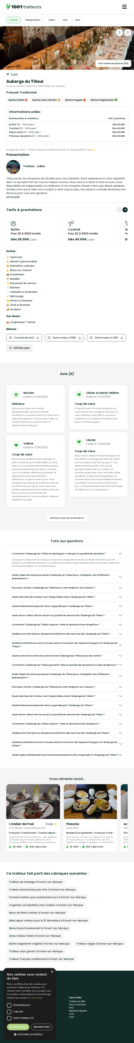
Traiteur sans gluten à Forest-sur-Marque (36, 951)
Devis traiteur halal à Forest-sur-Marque (35, 936)
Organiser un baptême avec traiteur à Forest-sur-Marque (46, 905)
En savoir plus (35, 997)
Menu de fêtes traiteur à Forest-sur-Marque (37, 912)
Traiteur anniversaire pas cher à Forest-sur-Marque (42, 889)
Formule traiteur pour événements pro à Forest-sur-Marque (47, 897)
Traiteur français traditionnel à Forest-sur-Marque (41, 959)
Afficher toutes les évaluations (67, 518)
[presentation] (119, 209)
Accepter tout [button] (18, 1026)
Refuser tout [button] (42, 1026)
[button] (29, 1034)
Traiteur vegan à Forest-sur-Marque (99, 943)
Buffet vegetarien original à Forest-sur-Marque (39, 943)
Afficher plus (22, 348)
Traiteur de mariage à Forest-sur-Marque (35, 882)
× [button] (52, 971)
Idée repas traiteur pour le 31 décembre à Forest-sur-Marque (48, 920)
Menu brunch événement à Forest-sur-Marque (38, 928)
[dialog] (29, 1004)
